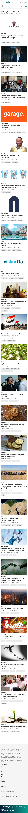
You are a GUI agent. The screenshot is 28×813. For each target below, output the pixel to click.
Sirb (14, 555)
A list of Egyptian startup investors (12, 608)
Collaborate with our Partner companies (10, 794)
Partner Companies (5, 771)
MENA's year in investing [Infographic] (14, 727)
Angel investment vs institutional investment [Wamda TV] (12, 695)
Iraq (2, 331)
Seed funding (10, 641)
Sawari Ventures (14, 613)
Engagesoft (15, 162)
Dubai (3, 495)
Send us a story (4, 789)
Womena (13, 731)
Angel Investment (15, 42)
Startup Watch (5, 585)
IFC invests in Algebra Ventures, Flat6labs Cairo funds (11, 519)
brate (3, 641)
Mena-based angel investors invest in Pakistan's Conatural (13, 302)
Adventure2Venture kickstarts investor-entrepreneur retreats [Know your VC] (14, 486)
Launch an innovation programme (9, 796)
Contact (25, 2)
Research (3, 781)
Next (21, 736)
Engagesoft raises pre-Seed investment (10, 156)
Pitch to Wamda (4, 799)
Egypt (2, 271)
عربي (25, 6)
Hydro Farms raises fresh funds (11, 364)
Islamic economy (6, 431)
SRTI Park (4, 250)
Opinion (12, 671)
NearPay (4, 220)
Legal (2, 774)
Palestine (3, 33)
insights (4, 703)
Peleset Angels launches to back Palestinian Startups (12, 37)
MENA (18, 731)
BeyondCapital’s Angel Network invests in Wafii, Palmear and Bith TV (13, 96)
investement (18, 641)
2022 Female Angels (16, 72)
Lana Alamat (5, 701)
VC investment (5, 731)
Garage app (4, 132)
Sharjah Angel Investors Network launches (12, 244)
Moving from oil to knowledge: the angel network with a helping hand (13, 549)
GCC (18, 461)
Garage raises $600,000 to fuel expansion (11, 126)
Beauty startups (5, 308)
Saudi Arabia (4, 123)
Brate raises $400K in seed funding (12, 636)
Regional (3, 63)
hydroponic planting (7, 371)
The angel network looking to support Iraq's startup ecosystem (13, 335)
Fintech (20, 220)
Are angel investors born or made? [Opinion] (12, 665)
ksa (10, 555)
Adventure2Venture (17, 492)
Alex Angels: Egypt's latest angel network (12, 395)
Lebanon (3, 634)
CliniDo (11, 278)
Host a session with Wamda (7, 791)
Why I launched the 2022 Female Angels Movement (12, 67)
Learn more (14, 761)
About (21, 2)
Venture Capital (20, 671)
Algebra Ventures (6, 525)
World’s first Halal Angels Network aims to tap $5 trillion (12, 455)
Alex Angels (4, 401)
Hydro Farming (5, 368)
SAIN (9, 250)
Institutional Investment (16, 701)
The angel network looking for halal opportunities (13, 425)
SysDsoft (19, 525)
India (13, 461)
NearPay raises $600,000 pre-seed (12, 215)
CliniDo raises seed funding (10, 273)
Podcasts (3, 779)
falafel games (21, 585)
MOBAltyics (13, 585)
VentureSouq (5, 671)
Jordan (3, 93)
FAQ (2, 769)
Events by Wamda (5, 784)
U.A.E (2, 241)
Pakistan (3, 299)
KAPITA (3, 340)
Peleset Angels (5, 42)
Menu (22, 6)
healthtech (4, 278)
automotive (12, 132)
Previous (8, 736)
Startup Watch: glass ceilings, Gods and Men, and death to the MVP (12, 579)
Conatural (4, 310)
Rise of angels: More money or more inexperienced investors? (13, 186)
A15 (7, 613)
